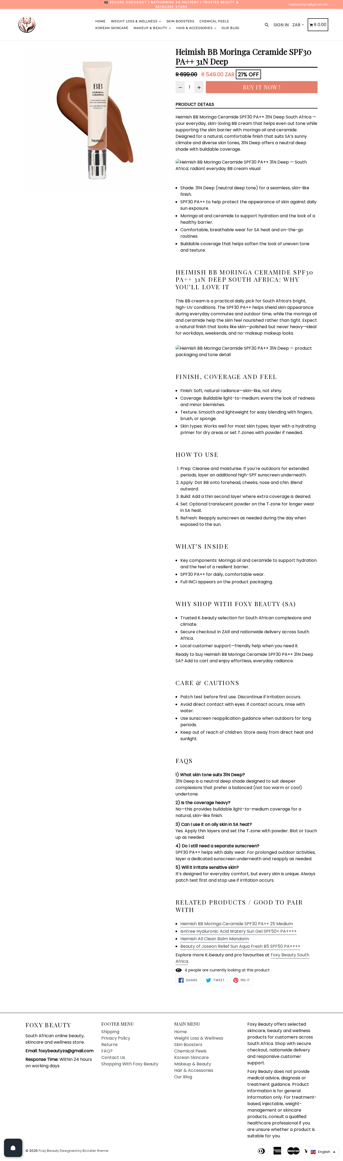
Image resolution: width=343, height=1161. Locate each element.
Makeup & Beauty (151, 28)
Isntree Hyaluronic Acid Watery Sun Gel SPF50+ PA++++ (238, 931)
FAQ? (107, 1051)
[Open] (13, 1148)
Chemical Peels (214, 21)
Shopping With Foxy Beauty (129, 1064)
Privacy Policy (115, 1038)
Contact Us (113, 1057)
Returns (109, 1044)
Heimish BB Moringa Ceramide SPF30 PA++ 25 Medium (236, 924)
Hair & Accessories (195, 28)
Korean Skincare (111, 28)
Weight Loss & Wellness (134, 21)
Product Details (195, 104)
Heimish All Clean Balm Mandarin (214, 939)
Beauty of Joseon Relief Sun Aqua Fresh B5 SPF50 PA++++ (240, 946)
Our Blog (231, 28)
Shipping (110, 1032)
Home (100, 21)
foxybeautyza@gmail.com (308, 4)
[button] (323, 1152)
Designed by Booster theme (84, 1150)
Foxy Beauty (48, 1025)
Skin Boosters (180, 21)
